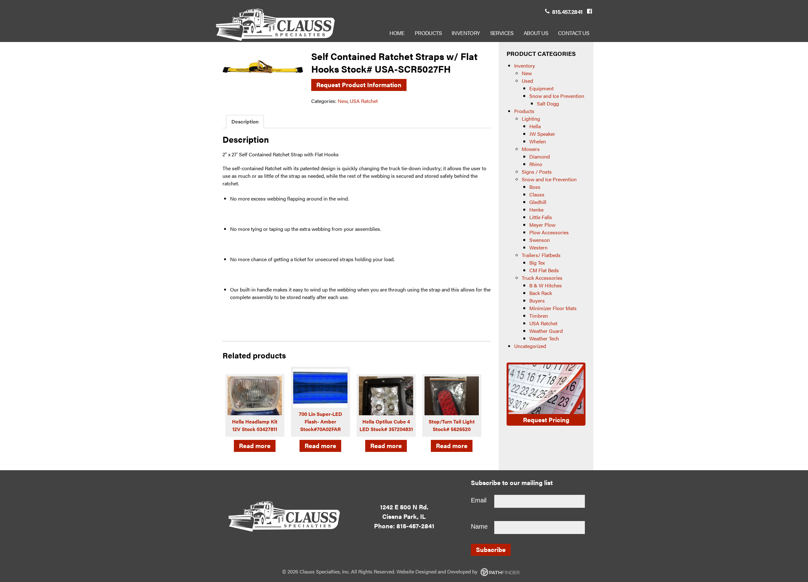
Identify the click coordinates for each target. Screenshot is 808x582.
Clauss (536, 194)
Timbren (538, 315)
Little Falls (540, 217)
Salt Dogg (548, 103)
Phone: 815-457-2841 (404, 525)
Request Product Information (358, 84)
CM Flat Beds (544, 270)
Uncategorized (530, 346)
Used (527, 80)
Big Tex (537, 262)
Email (478, 500)
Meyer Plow (542, 224)
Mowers (531, 149)
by (447, 571)
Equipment (541, 88)
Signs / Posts (537, 171)
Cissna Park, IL (404, 516)
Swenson (539, 239)
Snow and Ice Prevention (556, 95)
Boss (534, 186)
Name (479, 526)
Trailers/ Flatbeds (541, 255)
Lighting (531, 118)
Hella (535, 126)
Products (524, 111)
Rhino (535, 164)
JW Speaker (542, 133)
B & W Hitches (545, 285)
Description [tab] (244, 121)
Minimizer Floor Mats (553, 308)
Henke (536, 209)
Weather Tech (544, 338)
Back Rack (540, 293)
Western (538, 247)
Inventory (524, 65)
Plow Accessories (549, 232)
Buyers (537, 300)
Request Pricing (546, 419)
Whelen (537, 141)
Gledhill (537, 202)
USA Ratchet (364, 101)
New (343, 101)
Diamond (539, 156)
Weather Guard (546, 330)
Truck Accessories (542, 277)
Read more (254, 445)
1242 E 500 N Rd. (404, 506)
